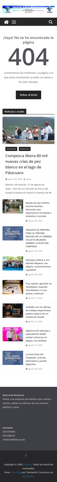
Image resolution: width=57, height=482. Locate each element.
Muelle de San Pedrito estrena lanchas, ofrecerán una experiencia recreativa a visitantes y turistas (38, 209)
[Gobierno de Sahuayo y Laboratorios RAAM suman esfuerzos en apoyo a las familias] (13, 338)
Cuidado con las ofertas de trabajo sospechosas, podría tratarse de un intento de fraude (38, 312)
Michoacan (11, 149)
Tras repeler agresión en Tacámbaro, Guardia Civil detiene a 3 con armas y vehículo (39, 288)
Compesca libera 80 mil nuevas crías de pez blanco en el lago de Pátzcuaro (26, 164)
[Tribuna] (6, 22)
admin (28, 179)
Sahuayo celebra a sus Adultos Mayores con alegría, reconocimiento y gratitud (38, 264)
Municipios (24, 149)
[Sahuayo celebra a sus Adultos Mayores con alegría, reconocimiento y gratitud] (13, 267)
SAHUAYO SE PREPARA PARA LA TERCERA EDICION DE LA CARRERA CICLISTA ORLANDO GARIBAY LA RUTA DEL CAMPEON (39, 238)
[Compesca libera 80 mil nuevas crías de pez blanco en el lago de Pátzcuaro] (28, 130)
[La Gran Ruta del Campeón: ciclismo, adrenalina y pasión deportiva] (13, 361)
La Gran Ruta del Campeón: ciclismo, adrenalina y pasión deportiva (36, 359)
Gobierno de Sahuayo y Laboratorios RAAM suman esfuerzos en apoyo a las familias (38, 335)
